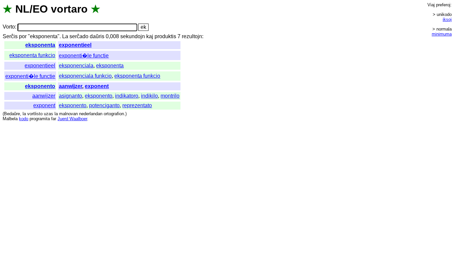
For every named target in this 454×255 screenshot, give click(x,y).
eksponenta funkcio (32, 55)
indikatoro (126, 96)
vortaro (69, 9)
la (24, 113)
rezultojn (192, 36)
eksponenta (40, 45)
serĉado (78, 36)
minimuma (442, 34)
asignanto (70, 96)
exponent (97, 86)
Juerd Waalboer (72, 118)
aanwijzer (70, 86)
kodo (23, 118)
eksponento (40, 86)
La (65, 36)
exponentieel (75, 45)
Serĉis (10, 36)
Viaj (431, 4)
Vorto (9, 27)
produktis (165, 36)
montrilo (170, 96)
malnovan (68, 113)
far (53, 118)
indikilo (149, 96)
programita (40, 118)
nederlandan (90, 113)
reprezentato (137, 105)
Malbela (10, 118)
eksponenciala (76, 65)
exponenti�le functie (84, 55)
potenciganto (104, 105)
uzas (48, 113)
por (23, 36)
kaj (149, 36)
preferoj (443, 4)
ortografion (114, 113)
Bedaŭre (12, 113)
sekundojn (132, 36)
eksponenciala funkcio (85, 76)
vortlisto (35, 113)
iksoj (447, 19)
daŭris (97, 36)
